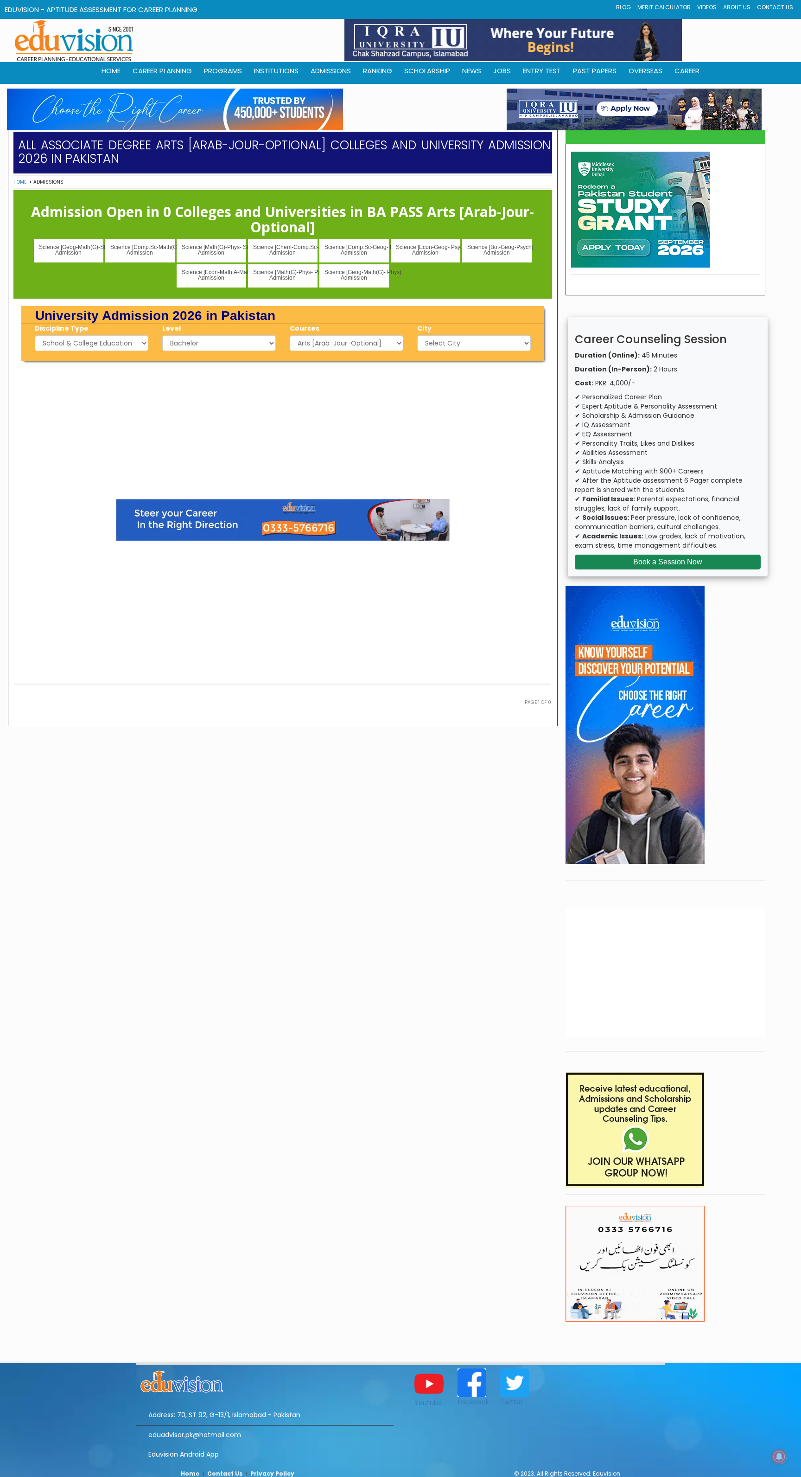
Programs (223, 71)
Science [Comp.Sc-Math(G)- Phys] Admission (142, 250)
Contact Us (775, 7)
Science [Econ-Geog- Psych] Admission (428, 250)
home (111, 71)
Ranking (377, 71)
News (471, 71)
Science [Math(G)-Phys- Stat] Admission (214, 250)
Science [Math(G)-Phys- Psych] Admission (285, 275)
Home (19, 182)
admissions (331, 71)
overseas (645, 71)
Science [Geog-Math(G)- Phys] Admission (356, 275)
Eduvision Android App (183, 1454)
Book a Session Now (667, 562)
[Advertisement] (282, 428)
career (686, 71)
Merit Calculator (664, 7)
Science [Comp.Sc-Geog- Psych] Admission (356, 250)
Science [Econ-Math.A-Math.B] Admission (214, 275)
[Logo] (265, 1380)
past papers (595, 71)
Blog (623, 7)
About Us (736, 7)
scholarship (427, 71)
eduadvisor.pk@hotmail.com (194, 1434)
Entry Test (542, 71)
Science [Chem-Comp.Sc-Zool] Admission (285, 250)
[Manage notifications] (779, 1456)
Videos (707, 7)
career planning (162, 71)
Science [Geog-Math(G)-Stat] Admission (71, 250)
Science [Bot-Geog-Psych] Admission (499, 250)
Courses (304, 328)
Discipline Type (62, 328)
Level (171, 328)
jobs (502, 71)
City (424, 328)
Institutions (276, 71)
